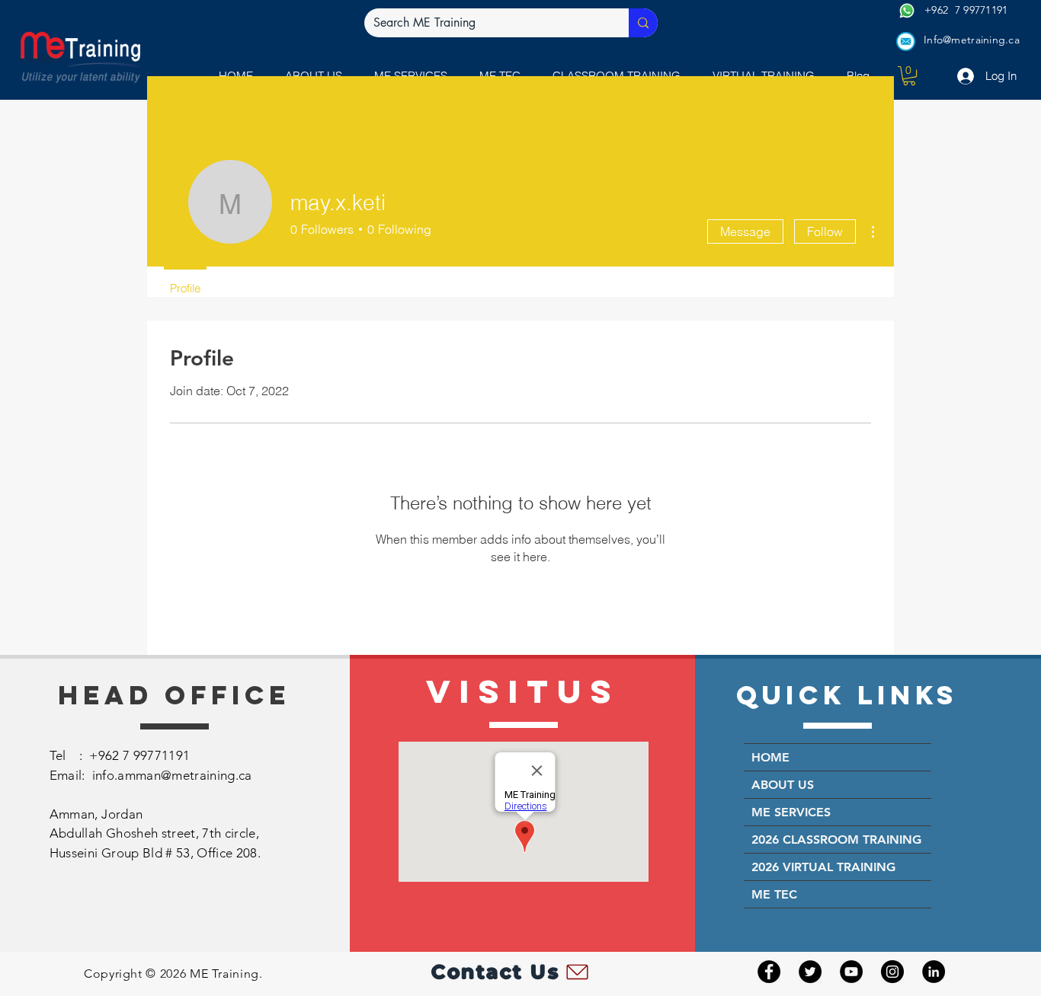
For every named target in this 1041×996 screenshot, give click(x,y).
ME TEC (774, 894)
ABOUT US (782, 784)
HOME (770, 757)
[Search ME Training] (643, 22)
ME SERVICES (791, 812)
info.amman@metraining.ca (172, 775)
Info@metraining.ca (972, 39)
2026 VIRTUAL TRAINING (823, 867)
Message (745, 231)
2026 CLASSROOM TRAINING (836, 839)
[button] (909, 75)
